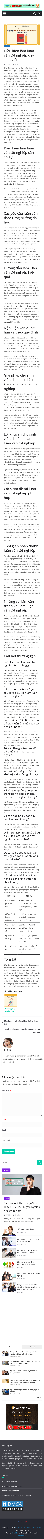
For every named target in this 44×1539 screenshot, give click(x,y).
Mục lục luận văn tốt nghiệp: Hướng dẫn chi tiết (21, 1022)
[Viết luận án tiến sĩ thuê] (9, 1231)
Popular (12, 1347)
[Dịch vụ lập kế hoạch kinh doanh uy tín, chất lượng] (9, 1265)
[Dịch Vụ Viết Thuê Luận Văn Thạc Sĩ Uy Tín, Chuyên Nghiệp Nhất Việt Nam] (22, 1184)
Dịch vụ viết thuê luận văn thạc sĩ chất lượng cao (28, 1240)
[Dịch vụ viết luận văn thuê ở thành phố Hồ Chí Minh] (9, 1253)
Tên (4, 1120)
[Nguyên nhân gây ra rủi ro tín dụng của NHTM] (5, 1390)
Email (4, 1130)
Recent (32, 1347)
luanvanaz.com (13, 1491)
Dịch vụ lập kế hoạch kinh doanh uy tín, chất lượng (26, 1263)
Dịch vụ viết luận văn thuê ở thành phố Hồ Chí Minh (27, 1252)
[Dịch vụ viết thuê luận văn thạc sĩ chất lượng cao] (9, 1242)
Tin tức (7, 46)
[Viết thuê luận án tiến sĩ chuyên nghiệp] (9, 1276)
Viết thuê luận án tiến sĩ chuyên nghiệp (28, 1274)
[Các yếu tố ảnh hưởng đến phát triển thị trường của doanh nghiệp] (5, 1362)
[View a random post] (39, 13)
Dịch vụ (6, 1198)
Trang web (6, 1140)
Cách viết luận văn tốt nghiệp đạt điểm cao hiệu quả (22, 1030)
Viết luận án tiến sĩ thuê (25, 1229)
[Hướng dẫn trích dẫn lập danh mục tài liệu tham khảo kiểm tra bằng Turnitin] (5, 1381)
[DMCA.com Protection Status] (12, 1502)
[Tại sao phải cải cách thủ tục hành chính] (5, 1371)
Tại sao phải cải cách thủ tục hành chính (24, 1371)
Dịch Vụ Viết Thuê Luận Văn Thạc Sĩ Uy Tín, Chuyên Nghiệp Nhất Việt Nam (22, 1206)
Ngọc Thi (17, 64)
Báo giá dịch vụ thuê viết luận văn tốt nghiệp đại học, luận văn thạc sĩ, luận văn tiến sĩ (28, 1287)
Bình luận (6, 1091)
